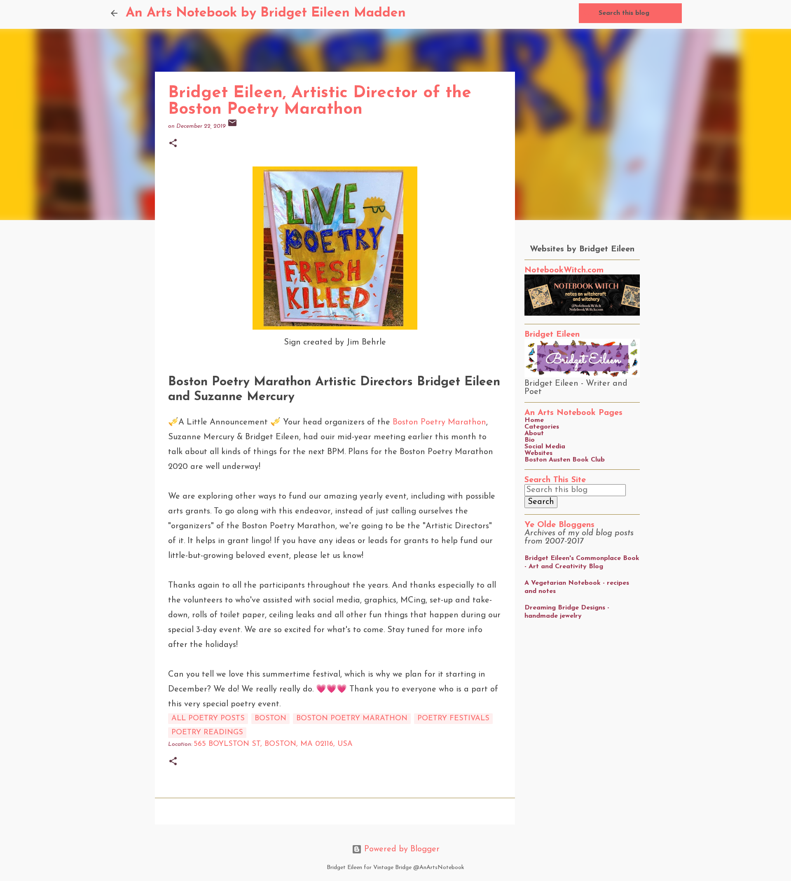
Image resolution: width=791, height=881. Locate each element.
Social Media (544, 446)
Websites (538, 453)
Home (534, 420)
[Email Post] (232, 126)
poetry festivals (453, 718)
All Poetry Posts (208, 718)
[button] (173, 144)
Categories (541, 427)
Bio (529, 440)
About (534, 433)
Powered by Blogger (401, 849)
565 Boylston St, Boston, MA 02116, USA (273, 744)
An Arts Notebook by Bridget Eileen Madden (266, 13)
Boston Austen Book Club (564, 460)
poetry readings (207, 732)
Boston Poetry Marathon (439, 422)
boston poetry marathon (351, 718)
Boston (270, 718)
